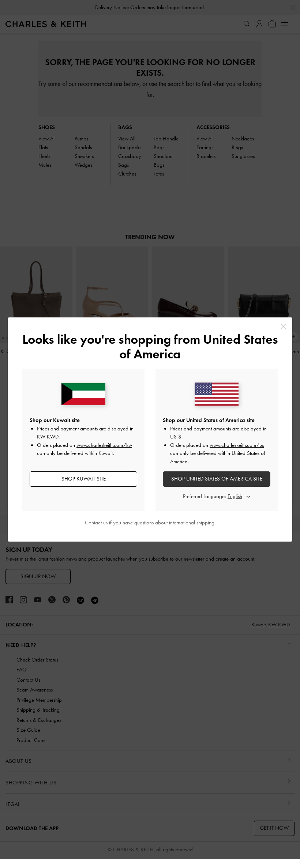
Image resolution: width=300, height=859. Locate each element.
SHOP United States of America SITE (216, 478)
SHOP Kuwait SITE (83, 478)
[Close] (283, 326)
